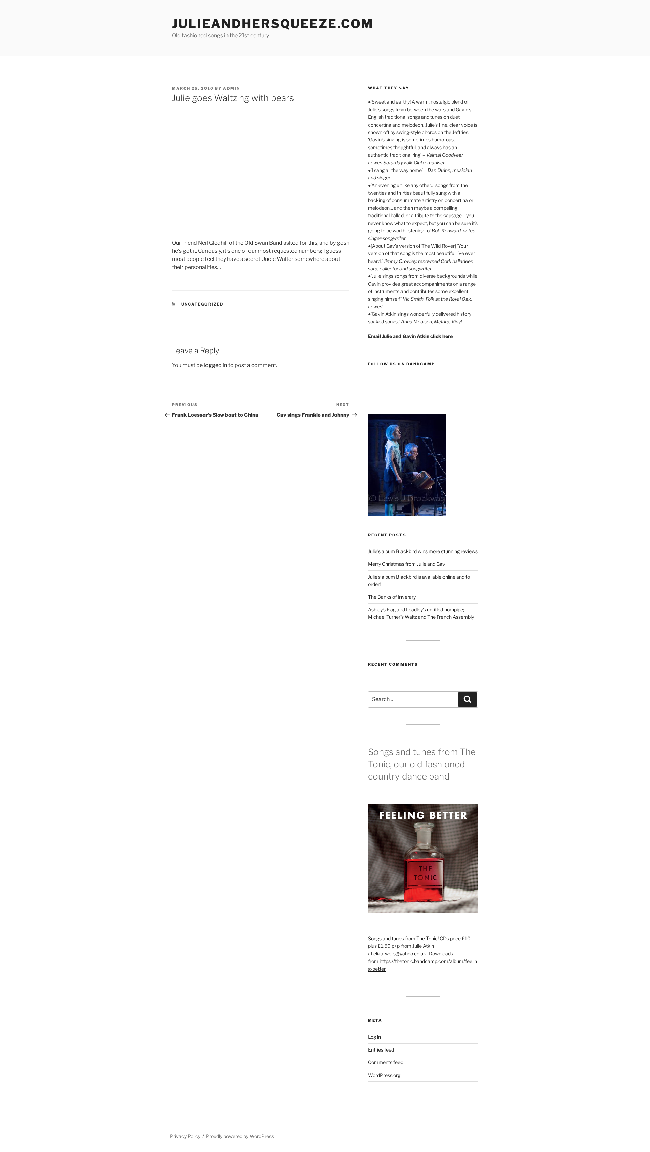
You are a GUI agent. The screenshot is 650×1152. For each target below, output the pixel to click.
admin (231, 88)
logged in (215, 365)
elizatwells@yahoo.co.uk (399, 953)
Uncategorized (202, 304)
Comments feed (385, 1062)
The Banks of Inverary (392, 597)
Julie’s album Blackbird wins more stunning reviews (423, 551)
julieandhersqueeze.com (273, 23)
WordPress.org (384, 1075)
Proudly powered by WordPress (240, 1136)
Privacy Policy (185, 1136)
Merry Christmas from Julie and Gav (406, 564)
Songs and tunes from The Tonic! (404, 938)
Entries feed (381, 1050)
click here (441, 336)
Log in (374, 1037)
